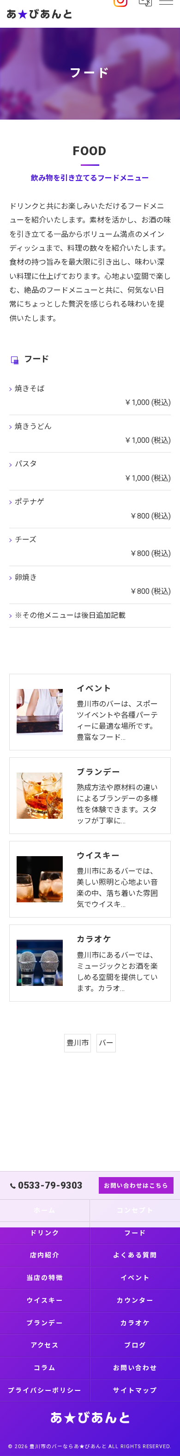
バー (106, 1043)
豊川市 (77, 1043)
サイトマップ (135, 1390)
